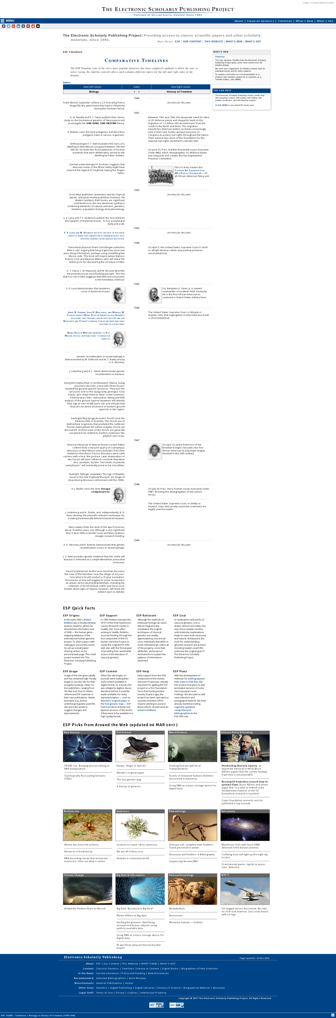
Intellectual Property (153, 992)
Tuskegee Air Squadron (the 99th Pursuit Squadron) (190, 172)
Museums (219, 987)
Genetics (102, 987)
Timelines (285, 21)
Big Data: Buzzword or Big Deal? (135, 908)
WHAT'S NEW (234, 41)
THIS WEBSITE (213, 41)
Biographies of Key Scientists (199, 968)
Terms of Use (105, 992)
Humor (129, 983)
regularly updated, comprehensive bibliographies (184, 710)
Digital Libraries (145, 987)
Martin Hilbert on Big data (132, 915)
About (239, 21)
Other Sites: (86, 987)
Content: (88, 968)
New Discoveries (158, 973)
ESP (177, 41)
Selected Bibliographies (111, 978)
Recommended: (84, 978)
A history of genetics (129, 786)
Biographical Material (197, 987)
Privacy (120, 992)
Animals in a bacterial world (133, 858)
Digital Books (170, 968)
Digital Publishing (121, 987)
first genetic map (114, 703)
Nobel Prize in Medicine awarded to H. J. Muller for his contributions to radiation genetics (87, 335)
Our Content (112, 963)
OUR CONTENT (192, 41)
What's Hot (325, 21)
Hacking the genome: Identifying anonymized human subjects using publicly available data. (137, 925)
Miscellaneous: (84, 983)
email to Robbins (147, 710)
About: (90, 963)
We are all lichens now (130, 851)
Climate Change (74, 875)
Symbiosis (122, 811)
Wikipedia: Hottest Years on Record (84, 908)
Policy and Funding (134, 973)
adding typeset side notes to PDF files (189, 680)
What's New (305, 21)
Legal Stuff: (86, 992)
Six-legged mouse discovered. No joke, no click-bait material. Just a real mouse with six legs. (245, 911)
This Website (130, 963)
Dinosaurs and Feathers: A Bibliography (192, 854)
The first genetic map (129, 779)
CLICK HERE (221, 105)
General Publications (109, 983)
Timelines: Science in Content (141, 968)
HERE (238, 79)
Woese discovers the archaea (81, 845)
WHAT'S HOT (253, 41)
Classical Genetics (261, 21)
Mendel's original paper (114, 700)
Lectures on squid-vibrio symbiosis (137, 845)
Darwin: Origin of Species (131, 766)
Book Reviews (137, 978)
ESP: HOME (7, 1015)
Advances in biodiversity (78, 851)
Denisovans (176, 915)
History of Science (169, 987)
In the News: (86, 973)
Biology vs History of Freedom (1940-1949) (52, 1015)
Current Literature (108, 973)
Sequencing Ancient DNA (183, 861)
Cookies (133, 992)
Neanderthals (177, 908)
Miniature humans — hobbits (186, 922)
